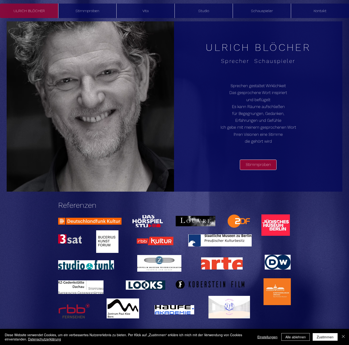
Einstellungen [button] (267, 337)
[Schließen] (343, 337)
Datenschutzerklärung (44, 339)
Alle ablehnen (295, 337)
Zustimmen (325, 337)
